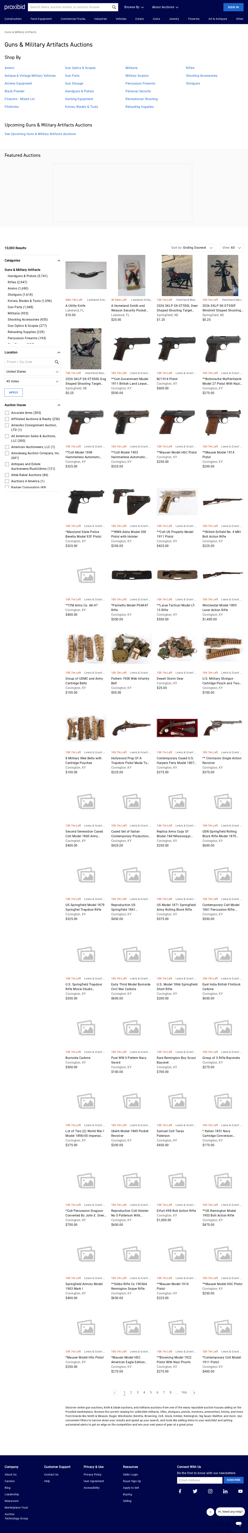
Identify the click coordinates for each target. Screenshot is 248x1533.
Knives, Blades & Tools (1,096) (30, 301)
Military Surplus (137, 76)
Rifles (190, 68)
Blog (7, 1487)
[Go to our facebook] (180, 1491)
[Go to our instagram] (210, 1491)
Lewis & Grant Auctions (141, 373)
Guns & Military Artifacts (20, 32)
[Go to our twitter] (195, 1491)
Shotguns (193, 83)
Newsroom (12, 1500)
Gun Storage (74, 83)
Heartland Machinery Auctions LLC (187, 300)
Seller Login (130, 1474)
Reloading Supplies (140, 107)
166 (184, 1392)
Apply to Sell (131, 1487)
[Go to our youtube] (240, 1491)
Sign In (233, 7)
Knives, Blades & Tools (81, 107)
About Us (10, 1474)
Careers (10, 1481)
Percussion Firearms (140, 83)
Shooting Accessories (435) (28, 319)
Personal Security (138, 91)
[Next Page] (194, 1392)
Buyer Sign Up (132, 1481)
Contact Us (51, 1474)
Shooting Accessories (201, 76)
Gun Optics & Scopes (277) (27, 326)
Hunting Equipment (79, 99)
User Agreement (94, 1481)
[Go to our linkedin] (225, 1491)
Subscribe (233, 1480)
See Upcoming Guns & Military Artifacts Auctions (40, 134)
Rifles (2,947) (17, 282)
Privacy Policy (93, 1474)
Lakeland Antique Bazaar (97, 300)
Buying (127, 1494)
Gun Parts (72, 76)
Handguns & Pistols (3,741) (28, 276)
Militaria (132, 68)
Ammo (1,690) (18, 288)
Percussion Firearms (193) (27, 338)
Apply (13, 392)
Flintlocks (12, 107)
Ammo (9, 68)
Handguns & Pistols (79, 91)
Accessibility (92, 1487)
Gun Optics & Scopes (80, 68)
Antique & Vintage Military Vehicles (30, 76)
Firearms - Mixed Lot (19, 99)
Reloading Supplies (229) (26, 332)
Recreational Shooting (142, 99)
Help (47, 1481)
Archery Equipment (18, 83)
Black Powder (14, 91)
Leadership (12, 1494)
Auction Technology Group (16, 1516)
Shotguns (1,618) (20, 294)
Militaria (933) (18, 313)
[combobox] (7, 371)
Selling (127, 1500)
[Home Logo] (15, 7)
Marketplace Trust (16, 1507)
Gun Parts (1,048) (21, 307)
